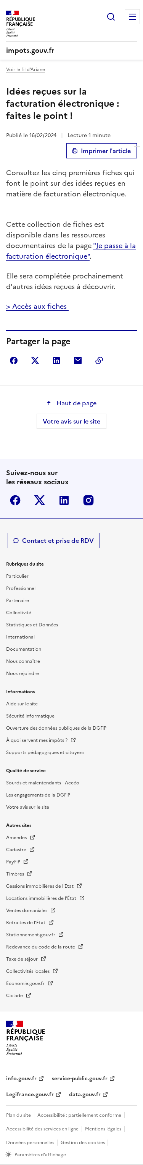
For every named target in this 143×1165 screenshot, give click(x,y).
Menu (132, 16)
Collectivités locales (28, 971)
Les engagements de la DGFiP (38, 795)
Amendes (17, 837)
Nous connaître (23, 661)
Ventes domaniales (27, 910)
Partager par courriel (77, 360)
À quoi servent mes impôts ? (37, 740)
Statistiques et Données (32, 624)
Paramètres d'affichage (40, 1154)
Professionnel (20, 588)
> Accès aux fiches (37, 306)
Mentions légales (103, 1128)
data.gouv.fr (85, 1095)
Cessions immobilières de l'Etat (40, 886)
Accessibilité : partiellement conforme (79, 1115)
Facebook (15, 500)
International (20, 637)
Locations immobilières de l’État (41, 898)
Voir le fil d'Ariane (25, 69)
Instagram (88, 500)
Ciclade (15, 995)
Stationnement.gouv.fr (31, 934)
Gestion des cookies (83, 1142)
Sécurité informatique (30, 716)
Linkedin (64, 500)
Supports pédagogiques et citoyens (45, 752)
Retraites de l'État (26, 922)
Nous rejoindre (22, 673)
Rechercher (111, 16)
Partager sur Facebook (13, 360)
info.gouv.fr (21, 1079)
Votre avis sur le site (71, 421)
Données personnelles (30, 1142)
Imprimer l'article (106, 150)
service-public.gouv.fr (80, 1079)
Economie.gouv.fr (26, 983)
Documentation (23, 649)
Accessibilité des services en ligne (42, 1128)
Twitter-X (40, 500)
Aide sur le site (22, 703)
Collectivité (18, 612)
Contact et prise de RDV (58, 540)
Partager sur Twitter (35, 360)
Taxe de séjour (22, 959)
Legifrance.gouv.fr (30, 1095)
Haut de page (75, 403)
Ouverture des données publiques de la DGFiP (56, 728)
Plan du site (18, 1115)
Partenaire (17, 600)
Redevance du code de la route (41, 947)
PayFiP (13, 861)
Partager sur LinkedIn (56, 360)
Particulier (17, 576)
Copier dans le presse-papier (99, 360)
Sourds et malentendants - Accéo (42, 782)
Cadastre (16, 849)
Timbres (15, 874)
